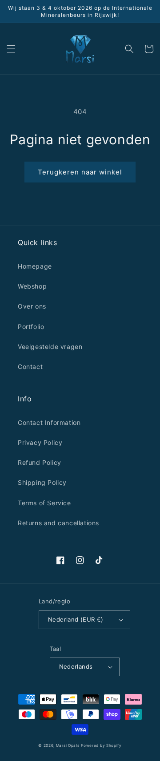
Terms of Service (44, 503)
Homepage (35, 266)
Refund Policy (39, 462)
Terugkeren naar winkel (80, 172)
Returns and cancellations (58, 523)
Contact (30, 366)
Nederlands (76, 666)
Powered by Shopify (101, 745)
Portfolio (31, 326)
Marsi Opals (68, 745)
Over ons (32, 306)
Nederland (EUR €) (76, 619)
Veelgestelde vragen (50, 346)
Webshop (32, 286)
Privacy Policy (40, 442)
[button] (11, 49)
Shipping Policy (42, 482)
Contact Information (49, 422)
